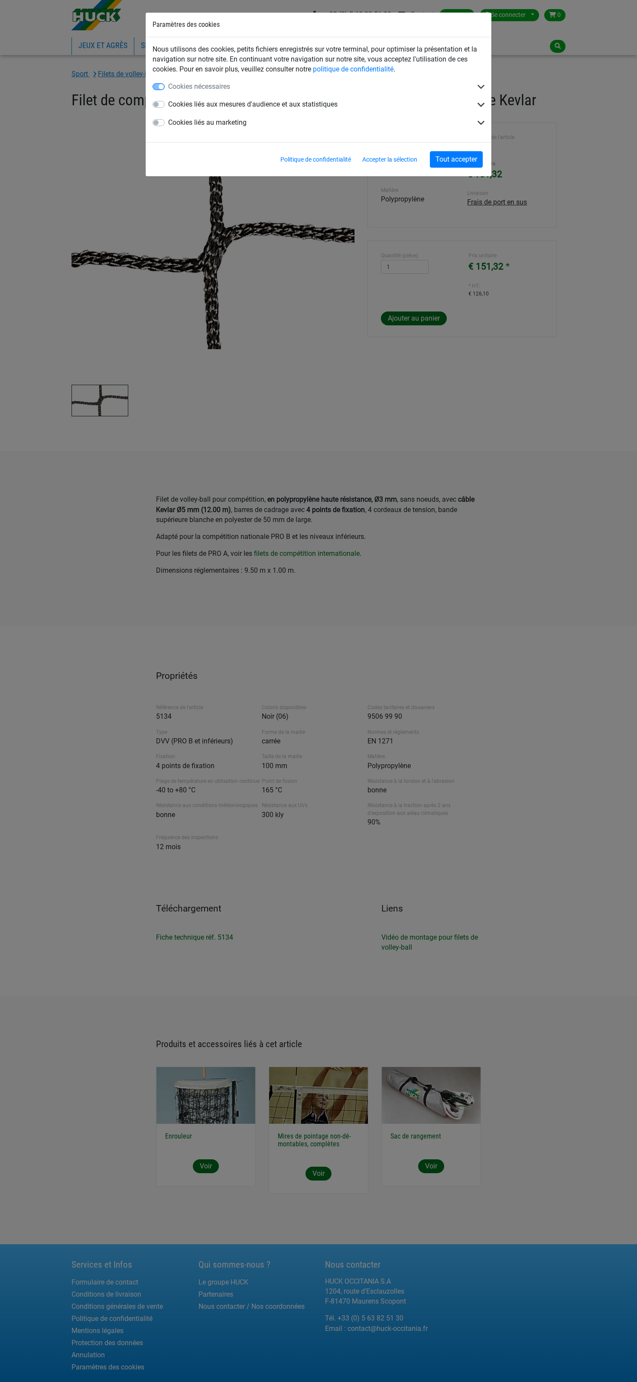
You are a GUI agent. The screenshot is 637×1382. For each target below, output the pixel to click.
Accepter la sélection (389, 159)
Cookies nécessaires (199, 86)
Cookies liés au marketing (207, 122)
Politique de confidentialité (315, 159)
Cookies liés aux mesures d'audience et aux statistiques (253, 104)
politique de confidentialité (353, 69)
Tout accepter (456, 159)
